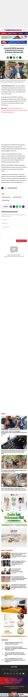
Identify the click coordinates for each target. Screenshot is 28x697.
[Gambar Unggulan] (14, 69)
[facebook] (8, 57)
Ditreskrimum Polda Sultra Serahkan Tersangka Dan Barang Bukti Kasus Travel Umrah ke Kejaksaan (18, 587)
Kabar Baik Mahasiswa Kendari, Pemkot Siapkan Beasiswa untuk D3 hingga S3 (15, 660)
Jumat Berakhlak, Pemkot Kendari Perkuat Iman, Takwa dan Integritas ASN (15, 654)
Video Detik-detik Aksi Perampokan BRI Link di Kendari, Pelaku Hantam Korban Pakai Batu (13, 452)
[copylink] (20, 57)
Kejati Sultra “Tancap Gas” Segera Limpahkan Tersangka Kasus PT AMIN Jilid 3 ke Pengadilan (19, 555)
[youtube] (23, 673)
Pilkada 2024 (6, 200)
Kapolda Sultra (7, 197)
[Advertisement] (14, 14)
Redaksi (14, 54)
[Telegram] (14, 673)
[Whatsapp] (11, 673)
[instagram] (17, 673)
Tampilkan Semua (12, 188)
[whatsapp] (14, 57)
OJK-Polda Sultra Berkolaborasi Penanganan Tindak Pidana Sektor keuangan (18, 571)
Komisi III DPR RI (18, 197)
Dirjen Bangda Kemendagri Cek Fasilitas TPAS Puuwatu (14, 643)
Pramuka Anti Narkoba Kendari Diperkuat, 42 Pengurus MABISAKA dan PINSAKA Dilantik (16, 648)
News (2, 45)
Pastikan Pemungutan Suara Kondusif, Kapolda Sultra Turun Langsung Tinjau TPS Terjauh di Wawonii (14, 110)
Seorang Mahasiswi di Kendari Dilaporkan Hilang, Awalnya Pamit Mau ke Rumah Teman (19, 579)
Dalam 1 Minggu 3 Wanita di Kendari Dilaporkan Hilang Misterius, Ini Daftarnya (18, 563)
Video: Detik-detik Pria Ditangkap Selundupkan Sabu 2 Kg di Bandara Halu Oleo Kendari (14, 432)
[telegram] (17, 57)
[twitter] (11, 57)
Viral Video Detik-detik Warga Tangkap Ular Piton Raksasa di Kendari (13, 471)
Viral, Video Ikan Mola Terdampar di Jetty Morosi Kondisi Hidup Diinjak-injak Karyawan (14, 489)
